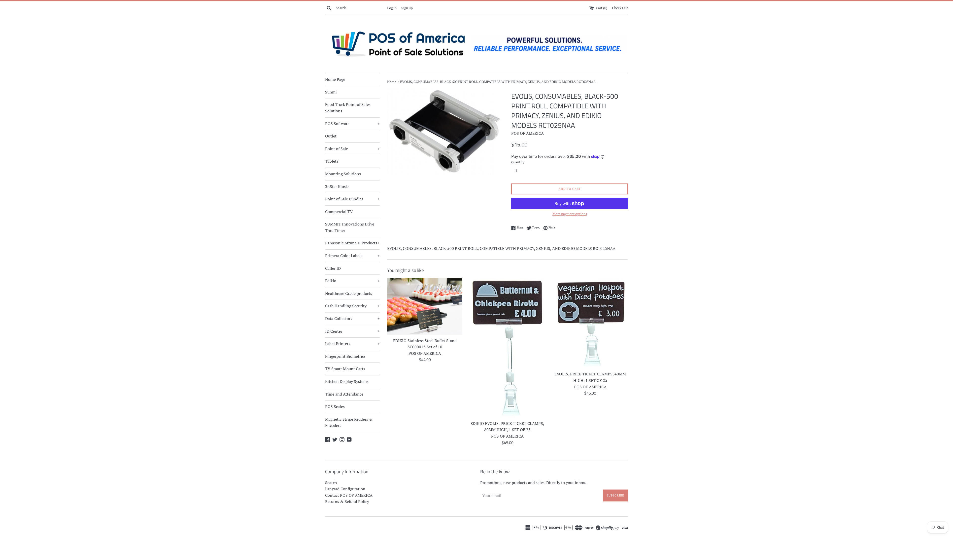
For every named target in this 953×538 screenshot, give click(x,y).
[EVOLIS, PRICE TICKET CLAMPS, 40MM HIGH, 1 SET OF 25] (590, 323)
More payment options (569, 213)
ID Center (352, 331)
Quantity (517, 162)
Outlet (331, 136)
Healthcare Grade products (348, 293)
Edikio (352, 280)
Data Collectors (352, 318)
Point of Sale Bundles (352, 199)
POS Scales (335, 406)
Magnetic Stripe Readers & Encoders (349, 422)
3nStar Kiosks (337, 186)
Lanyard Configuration (345, 489)
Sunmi (331, 92)
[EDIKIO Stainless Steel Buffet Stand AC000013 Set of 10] (424, 306)
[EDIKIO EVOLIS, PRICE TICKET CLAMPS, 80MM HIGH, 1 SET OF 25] (507, 348)
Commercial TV (339, 211)
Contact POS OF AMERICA (349, 495)
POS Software (352, 123)
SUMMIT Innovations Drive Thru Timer (349, 227)
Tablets (331, 161)
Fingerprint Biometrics (345, 356)
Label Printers (352, 343)
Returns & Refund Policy (347, 501)
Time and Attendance (344, 394)
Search (331, 482)
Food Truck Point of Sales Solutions (348, 108)
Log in (392, 7)
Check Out (620, 7)
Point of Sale (352, 148)
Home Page (335, 79)
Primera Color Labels (352, 255)
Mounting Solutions (343, 174)
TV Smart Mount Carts (345, 368)
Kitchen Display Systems (347, 381)
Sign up (407, 7)
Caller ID (333, 268)
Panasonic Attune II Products (352, 243)
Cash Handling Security (352, 306)
